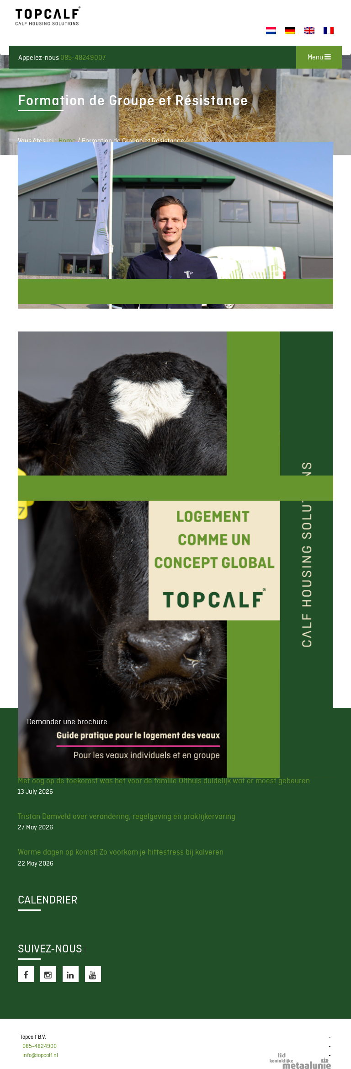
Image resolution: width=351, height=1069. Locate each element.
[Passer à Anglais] (309, 31)
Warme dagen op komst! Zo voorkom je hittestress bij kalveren (120, 851)
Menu (316, 57)
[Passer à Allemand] (290, 31)
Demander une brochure (175, 488)
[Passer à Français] (328, 31)
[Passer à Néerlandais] (271, 31)
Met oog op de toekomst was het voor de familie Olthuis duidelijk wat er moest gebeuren (164, 780)
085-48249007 (83, 57)
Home (67, 141)
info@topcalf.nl (40, 1055)
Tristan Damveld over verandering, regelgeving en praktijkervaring (126, 816)
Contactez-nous (175, 291)
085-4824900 (39, 1046)
